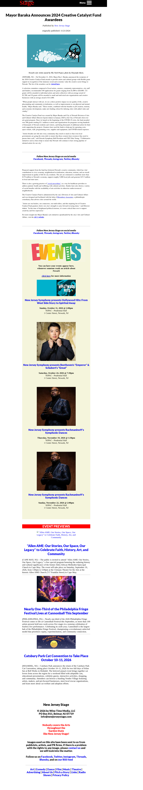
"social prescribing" (54, 183)
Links (74, 772)
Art (32, 769)
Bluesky (75, 159)
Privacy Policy (61, 775)
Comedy (41, 769)
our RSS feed (65, 759)
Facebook (38, 159)
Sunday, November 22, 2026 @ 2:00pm (56, 503)
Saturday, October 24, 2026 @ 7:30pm (56, 373)
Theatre (76, 769)
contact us (74, 747)
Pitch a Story (61, 772)
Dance (51, 769)
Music (66, 769)
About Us (47, 772)
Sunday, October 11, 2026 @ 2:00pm (56, 308)
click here (46, 276)
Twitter (67, 159)
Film (58, 769)
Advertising (33, 772)
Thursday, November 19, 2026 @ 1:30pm (56, 438)
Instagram (58, 159)
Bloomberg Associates (65, 197)
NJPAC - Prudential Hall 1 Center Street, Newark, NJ (56, 311)
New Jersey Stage (62, 25)
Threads (48, 159)
